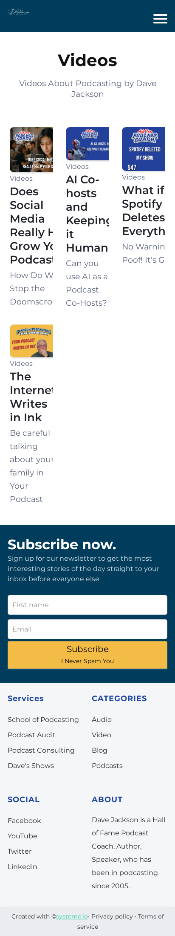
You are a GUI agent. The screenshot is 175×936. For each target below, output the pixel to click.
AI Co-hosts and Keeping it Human (89, 214)
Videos (21, 178)
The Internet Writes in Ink (33, 397)
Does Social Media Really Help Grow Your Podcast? (42, 226)
